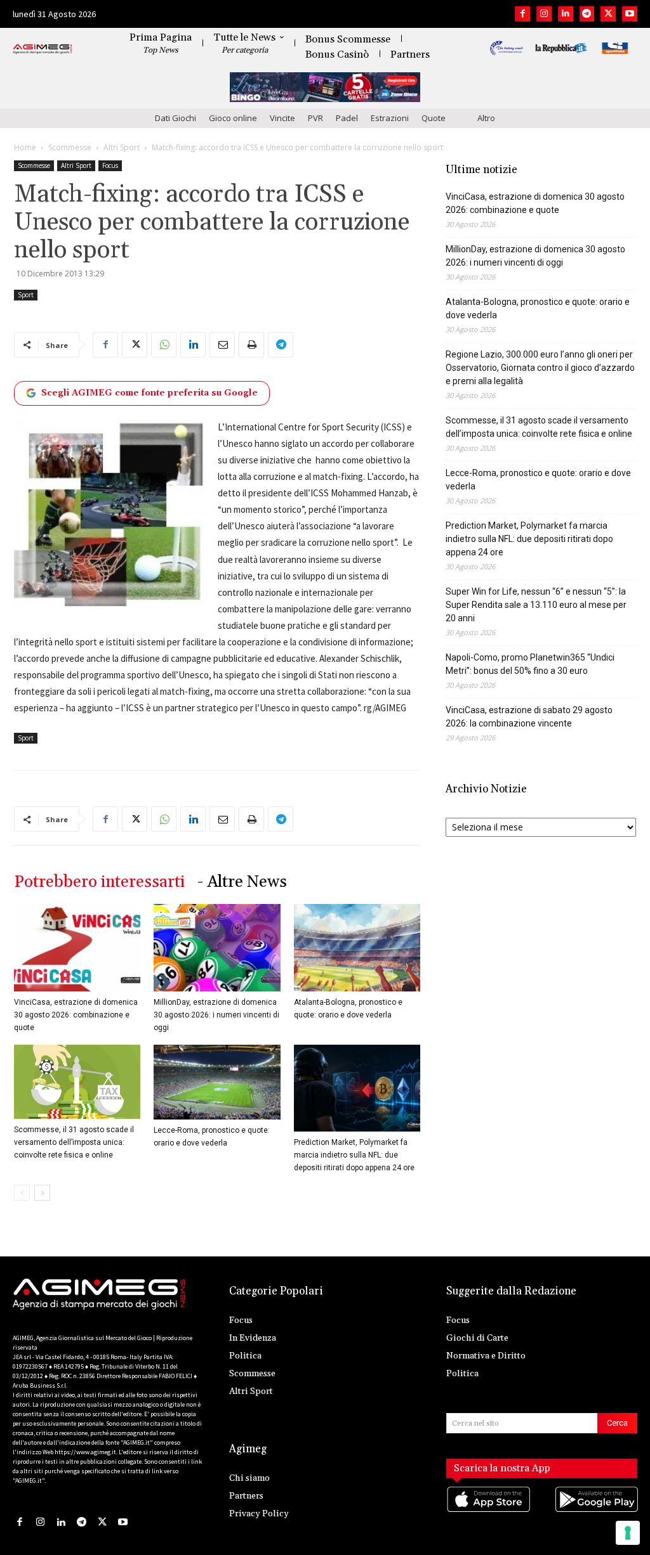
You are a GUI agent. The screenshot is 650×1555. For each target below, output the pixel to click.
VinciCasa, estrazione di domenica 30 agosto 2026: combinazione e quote (76, 1015)
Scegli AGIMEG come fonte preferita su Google (149, 393)
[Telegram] (587, 14)
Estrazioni (390, 118)
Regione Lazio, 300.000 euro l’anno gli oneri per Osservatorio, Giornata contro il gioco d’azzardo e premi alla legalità (540, 367)
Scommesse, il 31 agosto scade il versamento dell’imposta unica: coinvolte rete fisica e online (74, 1142)
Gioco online (233, 118)
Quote (433, 118)
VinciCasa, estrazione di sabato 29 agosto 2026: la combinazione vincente (529, 716)
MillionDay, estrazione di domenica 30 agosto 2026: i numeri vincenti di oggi (216, 1015)
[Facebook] (522, 14)
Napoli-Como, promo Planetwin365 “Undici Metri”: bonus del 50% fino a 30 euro (530, 664)
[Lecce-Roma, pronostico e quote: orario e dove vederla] (217, 1082)
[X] (608, 14)
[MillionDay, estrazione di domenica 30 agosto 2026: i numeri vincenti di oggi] (217, 947)
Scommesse (69, 147)
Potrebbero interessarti (99, 882)
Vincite (282, 118)
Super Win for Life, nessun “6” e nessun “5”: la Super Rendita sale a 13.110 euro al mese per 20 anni (536, 604)
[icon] (487, 1512)
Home (25, 147)
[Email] (222, 345)
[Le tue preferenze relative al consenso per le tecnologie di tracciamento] (628, 1533)
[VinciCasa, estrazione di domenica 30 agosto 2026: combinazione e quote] (77, 947)
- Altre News (242, 882)
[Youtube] (629, 14)
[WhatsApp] (163, 345)
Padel (347, 118)
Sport (26, 294)
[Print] (251, 345)
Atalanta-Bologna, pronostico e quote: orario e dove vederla (538, 308)
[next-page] (42, 1193)
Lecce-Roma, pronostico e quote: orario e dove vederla (538, 479)
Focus (110, 165)
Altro (486, 118)
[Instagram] (544, 14)
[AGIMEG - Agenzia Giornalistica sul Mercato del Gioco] (42, 49)
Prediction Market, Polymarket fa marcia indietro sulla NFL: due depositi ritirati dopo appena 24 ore (354, 1155)
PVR (315, 118)
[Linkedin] (565, 14)
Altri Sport (121, 147)
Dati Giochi (175, 118)
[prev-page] (22, 1193)
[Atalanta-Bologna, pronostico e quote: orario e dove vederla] (357, 947)
